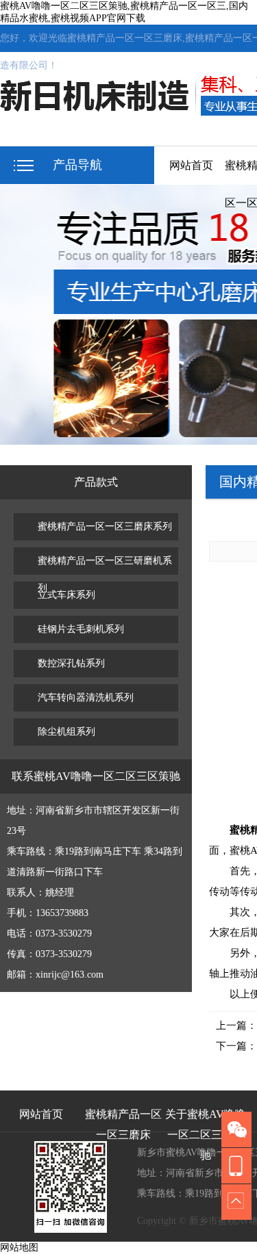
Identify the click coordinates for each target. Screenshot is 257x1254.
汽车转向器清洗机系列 (86, 697)
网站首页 (191, 165)
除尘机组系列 (66, 732)
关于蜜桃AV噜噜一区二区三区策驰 (205, 1120)
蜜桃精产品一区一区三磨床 (123, 1120)
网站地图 (19, 1247)
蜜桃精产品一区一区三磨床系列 (105, 526)
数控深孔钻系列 (71, 663)
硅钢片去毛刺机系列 (81, 629)
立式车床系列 (66, 595)
